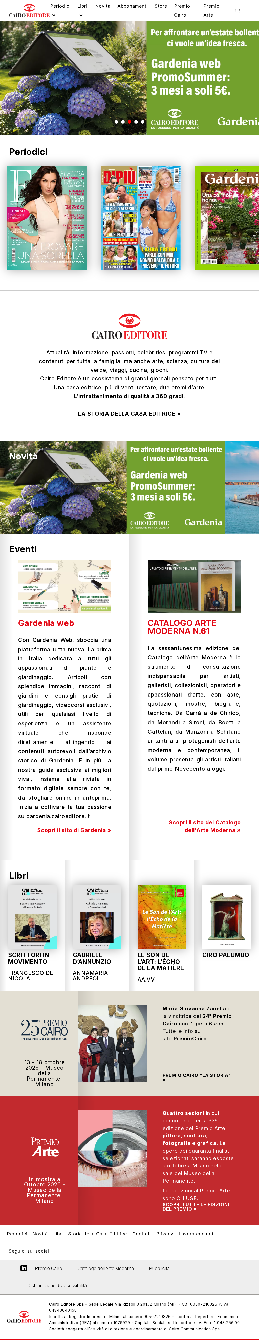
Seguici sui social (29, 1251)
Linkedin (23, 1270)
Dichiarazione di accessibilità (57, 1285)
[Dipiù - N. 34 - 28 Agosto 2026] (141, 218)
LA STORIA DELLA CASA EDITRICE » (129, 413)
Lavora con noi (196, 1233)
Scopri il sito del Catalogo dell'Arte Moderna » (205, 826)
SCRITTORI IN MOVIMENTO (28, 958)
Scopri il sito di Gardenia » (74, 830)
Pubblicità (159, 1268)
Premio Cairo (197, 1075)
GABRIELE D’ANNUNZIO (92, 958)
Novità (23, 456)
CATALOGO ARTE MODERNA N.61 (182, 627)
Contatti (141, 1233)
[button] (116, 122)
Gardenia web (46, 623)
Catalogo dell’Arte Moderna (106, 1268)
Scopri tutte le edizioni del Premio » (196, 1207)
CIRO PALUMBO (225, 955)
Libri (19, 875)
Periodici (17, 1233)
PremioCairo (190, 1039)
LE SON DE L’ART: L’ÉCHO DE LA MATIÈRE (161, 961)
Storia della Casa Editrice (97, 1233)
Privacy (165, 1233)
